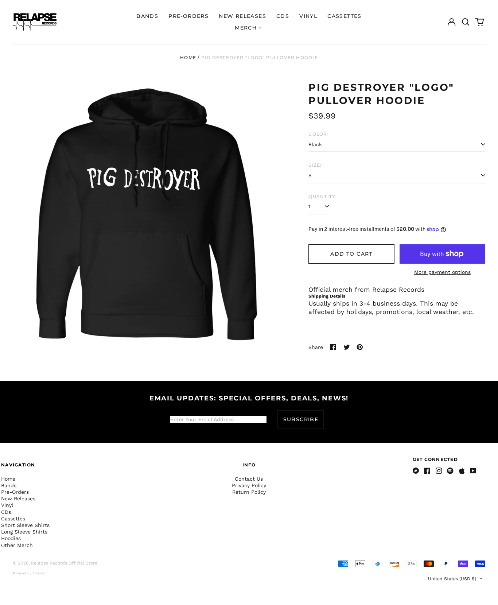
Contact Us (249, 479)
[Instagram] (439, 471)
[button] (465, 22)
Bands (147, 16)
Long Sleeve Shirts (24, 532)
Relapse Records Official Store (64, 563)
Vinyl (308, 16)
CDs (282, 16)
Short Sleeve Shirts (25, 525)
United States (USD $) (453, 578)
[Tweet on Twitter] (346, 347)
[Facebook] (427, 471)
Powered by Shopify (29, 573)
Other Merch (17, 545)
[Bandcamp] (416, 471)
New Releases (242, 16)
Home (188, 57)
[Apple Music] (462, 471)
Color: (318, 134)
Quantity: (322, 196)
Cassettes (344, 16)
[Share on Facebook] (333, 347)
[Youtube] (473, 471)
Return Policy (249, 492)
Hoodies (11, 538)
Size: (315, 165)
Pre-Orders (188, 16)
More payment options (442, 272)
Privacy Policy (249, 485)
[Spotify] (450, 471)
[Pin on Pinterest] (360, 347)
